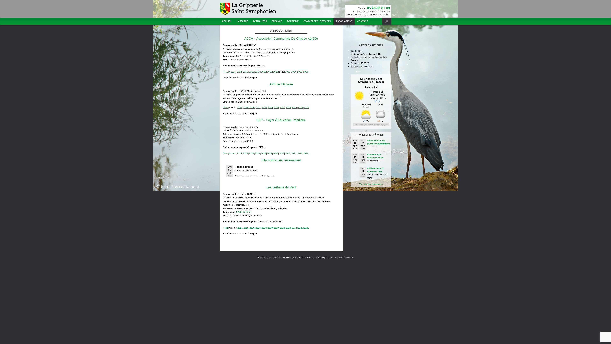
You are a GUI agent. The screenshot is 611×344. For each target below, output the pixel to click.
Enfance (277, 21)
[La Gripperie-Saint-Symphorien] (248, 9)
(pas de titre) (356, 51)
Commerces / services (317, 21)
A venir (232, 72)
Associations (344, 21)
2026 (305, 72)
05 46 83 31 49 (378, 7)
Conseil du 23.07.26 (360, 63)
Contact (362, 21)
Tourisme (293, 21)
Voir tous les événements (371, 184)
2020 (275, 72)
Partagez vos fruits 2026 (362, 66)
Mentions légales (264, 257)
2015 (245, 72)
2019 (269, 72)
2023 (287, 72)
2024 (293, 72)
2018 (263, 72)
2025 (299, 72)
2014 (239, 72)
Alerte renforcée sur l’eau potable (366, 54)
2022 (282, 107)
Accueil (227, 21)
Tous (225, 72)
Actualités (260, 21)
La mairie (242, 21)
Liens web (319, 257)
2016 (251, 72)
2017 (257, 72)
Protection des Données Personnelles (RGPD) (293, 257)
